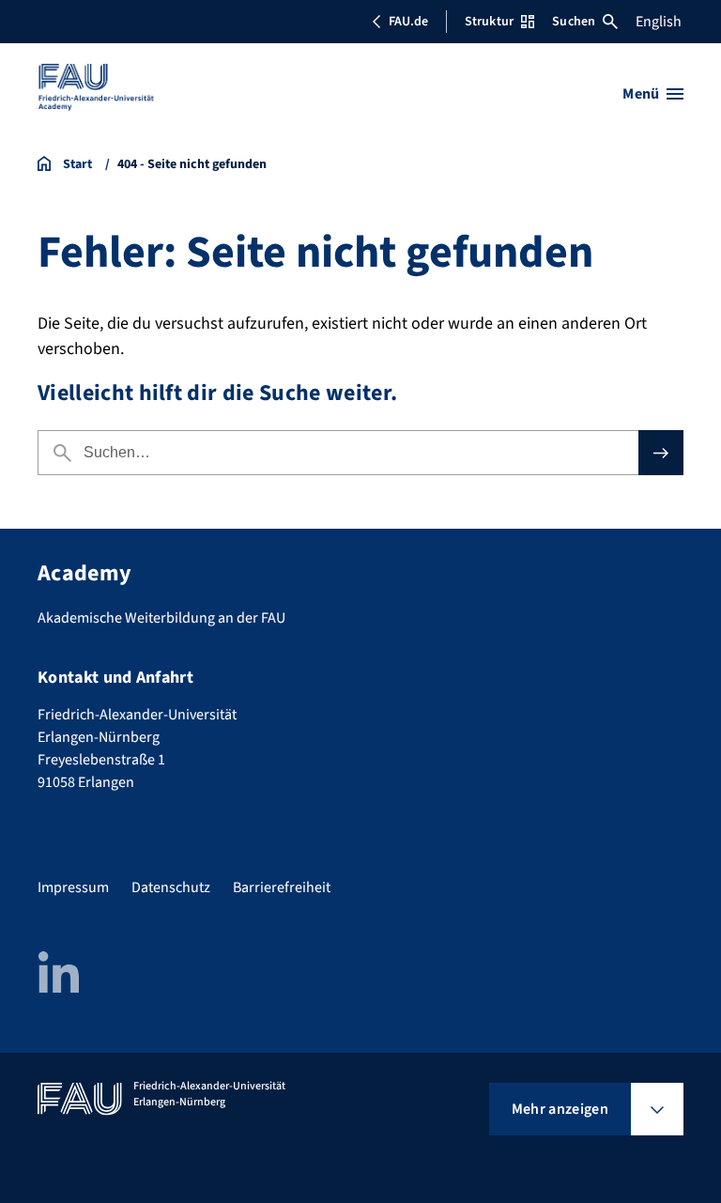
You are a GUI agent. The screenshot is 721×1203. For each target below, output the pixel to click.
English (659, 21)
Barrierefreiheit (281, 887)
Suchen (573, 21)
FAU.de (408, 21)
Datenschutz (170, 887)
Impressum (73, 887)
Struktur (489, 21)
